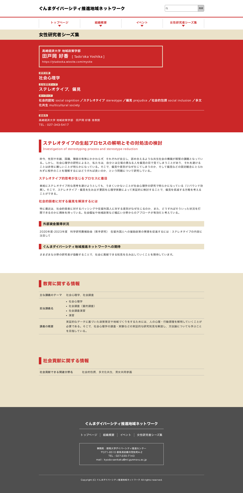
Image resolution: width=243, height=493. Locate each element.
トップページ (59, 22)
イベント (142, 22)
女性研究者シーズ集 (183, 22)
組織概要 (101, 22)
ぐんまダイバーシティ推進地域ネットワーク (82, 8)
